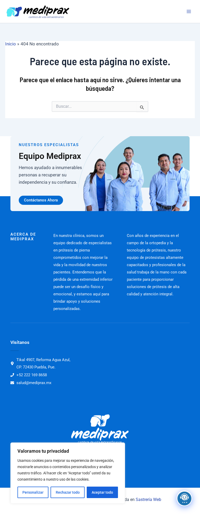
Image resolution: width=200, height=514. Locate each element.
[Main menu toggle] (189, 11)
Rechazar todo (68, 492)
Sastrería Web (148, 499)
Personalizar (32, 492)
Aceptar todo (102, 492)
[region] (67, 473)
